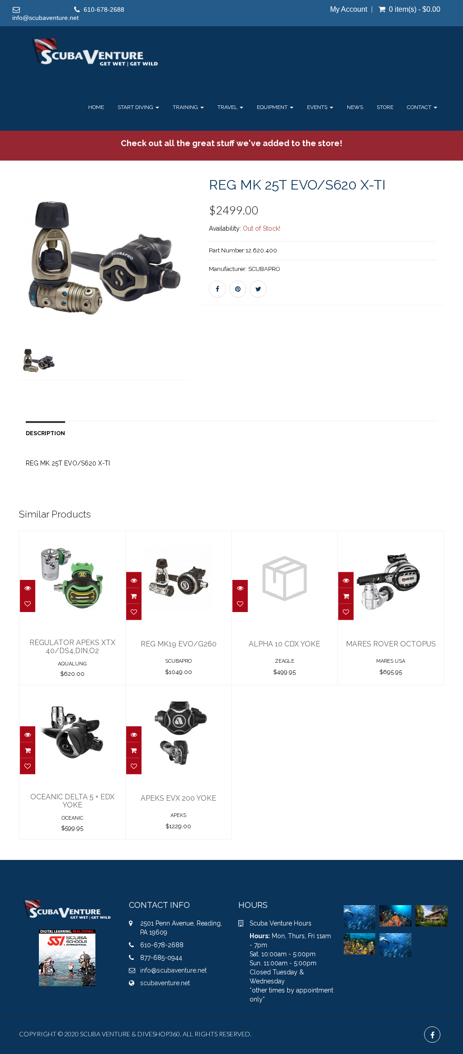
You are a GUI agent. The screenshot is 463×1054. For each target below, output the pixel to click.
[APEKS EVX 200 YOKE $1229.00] (178, 691)
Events (318, 107)
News (355, 107)
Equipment (273, 107)
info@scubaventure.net (45, 17)
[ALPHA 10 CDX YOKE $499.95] (284, 537)
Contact (420, 107)
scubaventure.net (165, 983)
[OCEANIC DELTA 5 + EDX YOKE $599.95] (72, 691)
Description (45, 433)
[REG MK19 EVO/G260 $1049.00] (178, 537)
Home (96, 107)
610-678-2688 (104, 9)
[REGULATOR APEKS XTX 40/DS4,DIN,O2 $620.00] (72, 537)
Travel (228, 107)
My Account (348, 9)
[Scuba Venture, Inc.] (95, 52)
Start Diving (136, 107)
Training (186, 107)
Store (385, 107)
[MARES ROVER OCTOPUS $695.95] (390, 537)
